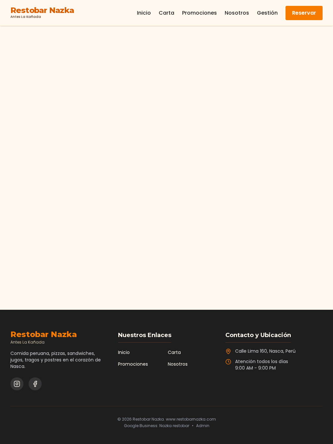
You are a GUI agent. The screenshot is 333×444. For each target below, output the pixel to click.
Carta (166, 13)
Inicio (144, 13)
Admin (202, 425)
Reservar (304, 13)
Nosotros (237, 13)
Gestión (267, 13)
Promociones (199, 13)
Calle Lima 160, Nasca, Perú (265, 351)
